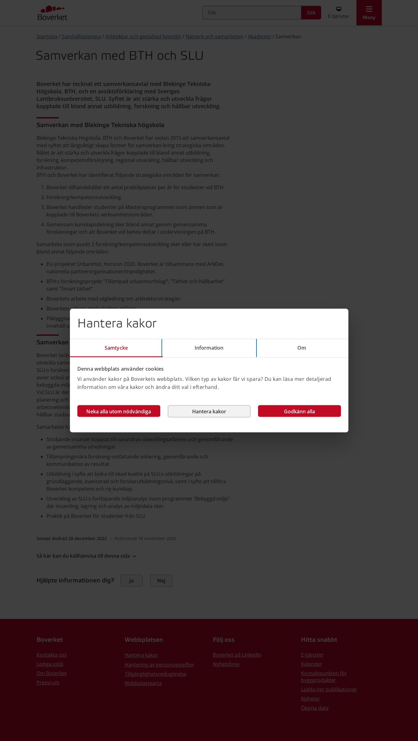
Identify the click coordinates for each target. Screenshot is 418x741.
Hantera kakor (209, 411)
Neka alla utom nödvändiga (118, 411)
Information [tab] (209, 347)
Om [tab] (301, 347)
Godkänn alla (299, 411)
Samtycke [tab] (116, 347)
